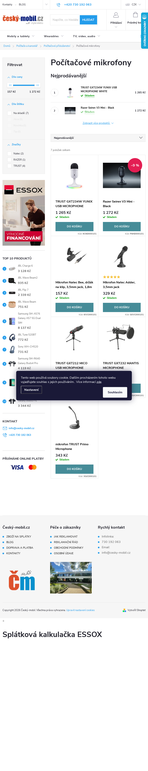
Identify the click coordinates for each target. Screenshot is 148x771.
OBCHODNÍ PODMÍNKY (68, 547)
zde (99, 382)
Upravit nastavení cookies (80, 610)
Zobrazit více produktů (96, 123)
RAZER (19, 160)
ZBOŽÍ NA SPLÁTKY (18, 536)
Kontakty (7, 4)
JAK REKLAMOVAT (65, 536)
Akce (17, 119)
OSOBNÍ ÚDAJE (63, 553)
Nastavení (31, 390)
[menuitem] (21, 36)
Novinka (19, 125)
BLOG (22, 4)
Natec (18, 153)
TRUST (18, 166)
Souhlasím (115, 392)
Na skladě (20, 113)
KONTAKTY (13, 553)
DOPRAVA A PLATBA (19, 547)
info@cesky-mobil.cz (21, 428)
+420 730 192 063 (20, 435)
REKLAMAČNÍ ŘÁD (66, 542)
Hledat (88, 20)
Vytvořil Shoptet (136, 610)
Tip (16, 131)
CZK (134, 4)
